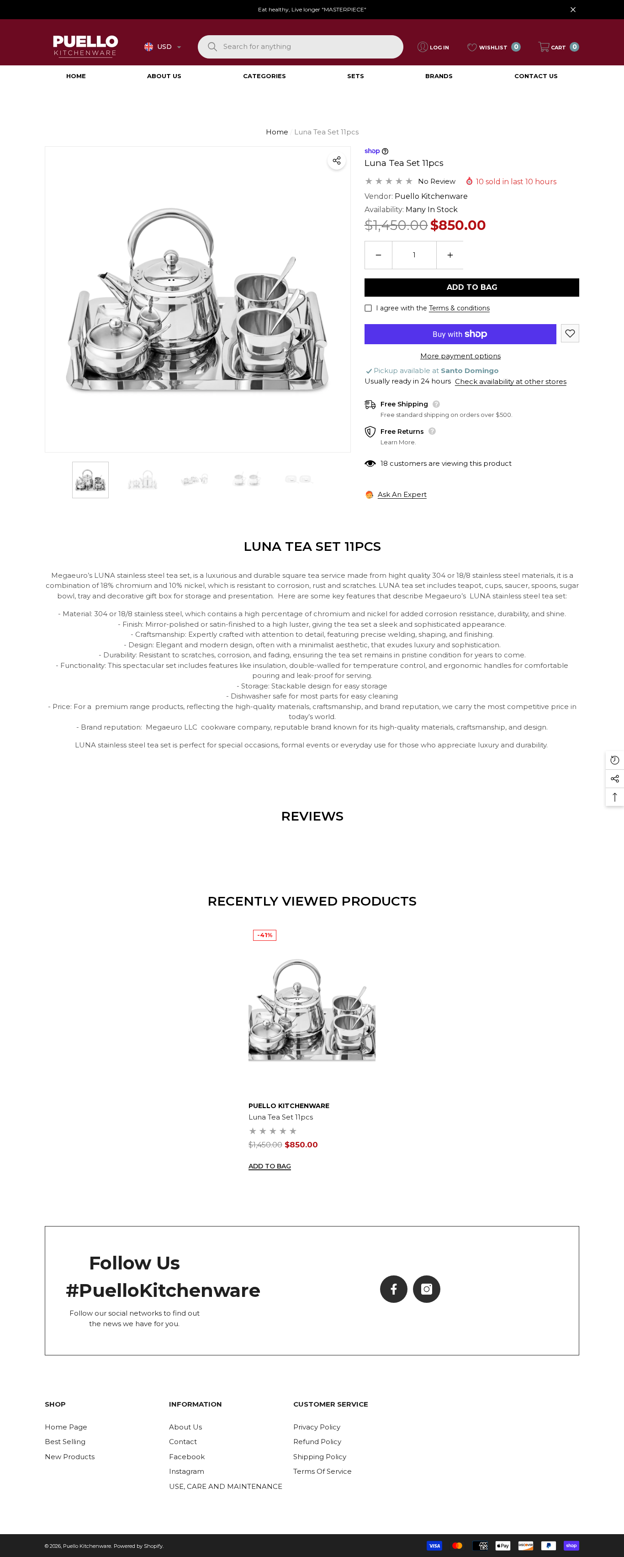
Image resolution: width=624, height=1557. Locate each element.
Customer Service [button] (330, 1404)
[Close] (573, 10)
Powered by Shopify (138, 1546)
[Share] (337, 160)
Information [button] (195, 1404)
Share (337, 160)
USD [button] (164, 47)
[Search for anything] (300, 47)
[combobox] (313, 47)
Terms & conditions (459, 308)
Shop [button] (55, 1404)
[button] (179, 47)
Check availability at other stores (510, 381)
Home (277, 132)
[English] (148, 47)
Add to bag (472, 287)
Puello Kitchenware (431, 196)
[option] (197, 299)
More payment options (460, 356)
